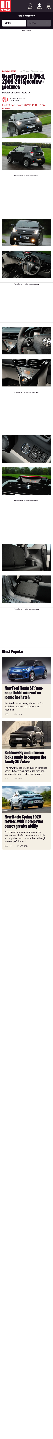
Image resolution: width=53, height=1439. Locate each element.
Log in (39, 8)
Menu (48, 8)
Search (30, 8)
